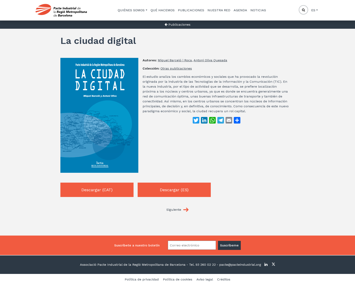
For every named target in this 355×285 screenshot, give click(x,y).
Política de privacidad (142, 279)
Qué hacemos (163, 10)
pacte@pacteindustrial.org (239, 265)
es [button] (313, 10)
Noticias (258, 10)
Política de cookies (177, 279)
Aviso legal (204, 279)
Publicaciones (191, 10)
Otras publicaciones (176, 68)
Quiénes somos (131, 10)
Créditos (223, 279)
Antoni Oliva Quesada (210, 60)
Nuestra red (218, 10)
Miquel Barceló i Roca (175, 60)
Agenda (240, 10)
